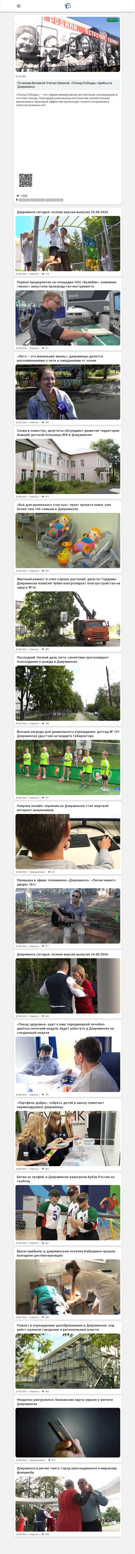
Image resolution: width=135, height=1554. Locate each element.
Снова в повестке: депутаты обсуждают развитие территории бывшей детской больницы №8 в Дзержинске (68, 433)
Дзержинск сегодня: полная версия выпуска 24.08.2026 (62, 954)
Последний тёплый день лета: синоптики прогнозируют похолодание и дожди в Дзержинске (63, 659)
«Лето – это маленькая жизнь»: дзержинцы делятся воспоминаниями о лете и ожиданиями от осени (60, 358)
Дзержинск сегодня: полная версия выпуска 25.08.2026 (62, 212)
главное (24, 200)
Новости (113, 20)
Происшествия (37, 872)
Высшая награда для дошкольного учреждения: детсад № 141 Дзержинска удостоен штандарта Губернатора (68, 734)
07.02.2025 (21, 76)
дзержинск (37, 200)
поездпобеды (54, 200)
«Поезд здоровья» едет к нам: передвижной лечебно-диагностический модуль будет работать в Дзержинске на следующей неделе (65, 1028)
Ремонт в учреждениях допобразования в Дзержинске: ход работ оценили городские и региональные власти (65, 1327)
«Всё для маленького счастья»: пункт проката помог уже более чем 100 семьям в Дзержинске (64, 507)
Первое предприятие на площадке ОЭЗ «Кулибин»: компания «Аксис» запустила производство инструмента (66, 284)
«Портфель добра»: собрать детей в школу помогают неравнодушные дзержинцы (60, 1105)
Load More (68, 1544)
